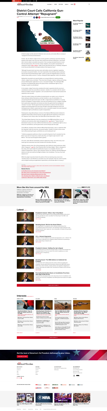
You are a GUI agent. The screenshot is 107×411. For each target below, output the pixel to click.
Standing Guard (39, 314)
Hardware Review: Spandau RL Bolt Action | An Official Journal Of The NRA (81, 312)
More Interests (30, 296)
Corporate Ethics (30, 409)
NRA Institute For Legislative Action (60, 368)
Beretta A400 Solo (58, 314)
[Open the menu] (75, 4)
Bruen (25, 166)
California (29, 165)
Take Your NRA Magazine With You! (24, 404)
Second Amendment (56, 165)
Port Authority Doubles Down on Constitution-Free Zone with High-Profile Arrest (52, 273)
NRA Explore (56, 369)
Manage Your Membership (77, 372)
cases (43, 165)
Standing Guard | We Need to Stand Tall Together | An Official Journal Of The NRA (62, 201)
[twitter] (37, 17)
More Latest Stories (58, 285)
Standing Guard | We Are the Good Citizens (48, 225)
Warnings (36, 409)
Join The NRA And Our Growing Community (44, 404)
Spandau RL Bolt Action (78, 314)
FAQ (17, 371)
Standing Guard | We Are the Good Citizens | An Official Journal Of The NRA (43, 317)
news (34, 166)
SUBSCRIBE (22, 356)
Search (18, 374)
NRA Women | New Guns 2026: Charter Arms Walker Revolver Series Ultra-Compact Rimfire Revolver (81, 201)
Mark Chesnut (24, 165)
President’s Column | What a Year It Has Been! (49, 213)
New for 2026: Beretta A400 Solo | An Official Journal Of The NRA (62, 312)
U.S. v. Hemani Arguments (43, 236)
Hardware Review (86, 314)
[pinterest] (39, 17)
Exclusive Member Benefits (77, 369)
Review (75, 315)
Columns (49, 4)
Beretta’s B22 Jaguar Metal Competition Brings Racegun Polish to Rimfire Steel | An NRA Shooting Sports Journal (62, 323)
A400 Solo (64, 314)
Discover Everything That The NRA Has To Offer (61, 404)
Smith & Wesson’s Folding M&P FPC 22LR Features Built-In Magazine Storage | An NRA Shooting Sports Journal (62, 328)
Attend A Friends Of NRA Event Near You (81, 404)
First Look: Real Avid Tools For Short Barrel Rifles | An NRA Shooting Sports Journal (62, 318)
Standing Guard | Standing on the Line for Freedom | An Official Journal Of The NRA (43, 312)
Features (61, 4)
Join (23, 1)
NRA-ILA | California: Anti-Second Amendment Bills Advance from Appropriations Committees (25, 196)
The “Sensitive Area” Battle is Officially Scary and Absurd (35, 176)
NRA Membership (76, 368)
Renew (26, 1)
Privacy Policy (19, 409)
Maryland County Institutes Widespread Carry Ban (34, 174)
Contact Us (19, 369)
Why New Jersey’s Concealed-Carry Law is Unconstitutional (36, 172)
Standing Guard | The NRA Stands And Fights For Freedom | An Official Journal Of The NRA (43, 326)
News (55, 4)
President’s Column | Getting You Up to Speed (49, 248)
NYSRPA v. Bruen (29, 166)
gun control (33, 165)
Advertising (19, 368)
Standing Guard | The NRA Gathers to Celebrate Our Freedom (51, 260)
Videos (66, 4)
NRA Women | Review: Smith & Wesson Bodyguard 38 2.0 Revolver (81, 318)
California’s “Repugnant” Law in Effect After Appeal (34, 177)
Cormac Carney (39, 165)
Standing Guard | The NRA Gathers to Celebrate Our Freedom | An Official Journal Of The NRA (43, 321)
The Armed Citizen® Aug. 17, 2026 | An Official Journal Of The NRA (25, 312)
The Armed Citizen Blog (27, 314)
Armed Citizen (20, 298)
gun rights (51, 165)
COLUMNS (49, 314)
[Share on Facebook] (34, 17)
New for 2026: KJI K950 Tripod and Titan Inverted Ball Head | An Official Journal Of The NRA (44, 201)
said (50, 121)
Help (17, 372)
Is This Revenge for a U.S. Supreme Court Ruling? (33, 171)
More (25, 210)
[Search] (89, 4)
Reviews (75, 298)
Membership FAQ (76, 371)
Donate (29, 1)
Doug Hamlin (45, 314)
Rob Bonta (46, 165)
